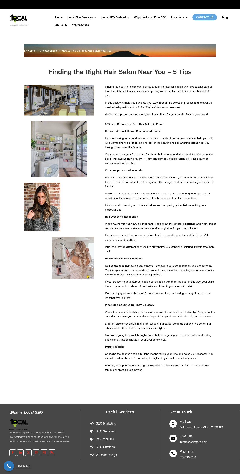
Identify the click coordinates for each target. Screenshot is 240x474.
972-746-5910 (80, 25)
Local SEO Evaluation (115, 17)
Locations (177, 17)
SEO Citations (105, 447)
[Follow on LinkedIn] (20, 452)
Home (59, 17)
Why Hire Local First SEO (150, 17)
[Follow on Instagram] (44, 452)
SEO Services (105, 431)
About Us (61, 25)
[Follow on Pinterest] (36, 452)
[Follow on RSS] (52, 452)
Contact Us (204, 17)
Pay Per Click (105, 439)
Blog (225, 17)
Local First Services (80, 17)
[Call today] (9, 466)
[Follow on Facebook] (12, 452)
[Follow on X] (28, 452)
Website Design (106, 455)
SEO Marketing (106, 423)
